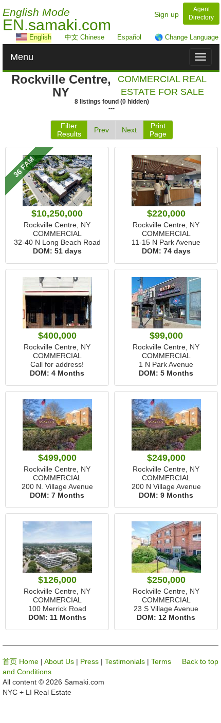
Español (129, 37)
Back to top (200, 661)
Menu (21, 57)
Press (89, 661)
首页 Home (21, 661)
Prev (101, 130)
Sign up (166, 14)
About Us (59, 661)
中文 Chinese (84, 37)
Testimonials (125, 661)
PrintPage (158, 130)
